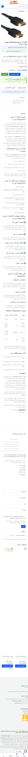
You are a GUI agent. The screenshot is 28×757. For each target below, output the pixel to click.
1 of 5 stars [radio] (17, 465)
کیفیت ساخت (22, 469)
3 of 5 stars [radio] (14, 465)
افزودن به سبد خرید (15, 74)
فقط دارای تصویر (20, 535)
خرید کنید (5, 74)
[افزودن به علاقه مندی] (17, 549)
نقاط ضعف (22, 497)
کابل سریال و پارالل (9, 657)
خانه (26, 10)
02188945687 (14, 701)
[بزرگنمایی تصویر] (24, 36)
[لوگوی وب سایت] (14, 2)
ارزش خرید (22, 467)
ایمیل (23, 510)
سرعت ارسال (22, 471)
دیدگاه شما (22, 474)
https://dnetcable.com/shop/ (19, 402)
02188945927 (19, 701)
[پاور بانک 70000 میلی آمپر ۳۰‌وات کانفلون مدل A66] (20, 601)
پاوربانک (24, 657)
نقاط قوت (23, 491)
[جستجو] (2, 6)
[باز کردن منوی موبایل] (26, 2)
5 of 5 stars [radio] (12, 465)
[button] (20, 666)
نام (24, 503)
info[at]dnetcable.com (18, 703)
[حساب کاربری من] (1, 2)
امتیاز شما (22, 465)
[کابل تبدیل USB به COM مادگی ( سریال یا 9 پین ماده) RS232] (7, 601)
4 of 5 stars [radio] (13, 465)
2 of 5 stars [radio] (16, 465)
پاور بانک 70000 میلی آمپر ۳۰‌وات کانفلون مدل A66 (20, 657)
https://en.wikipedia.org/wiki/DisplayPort (16, 145)
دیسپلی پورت (21, 10)
